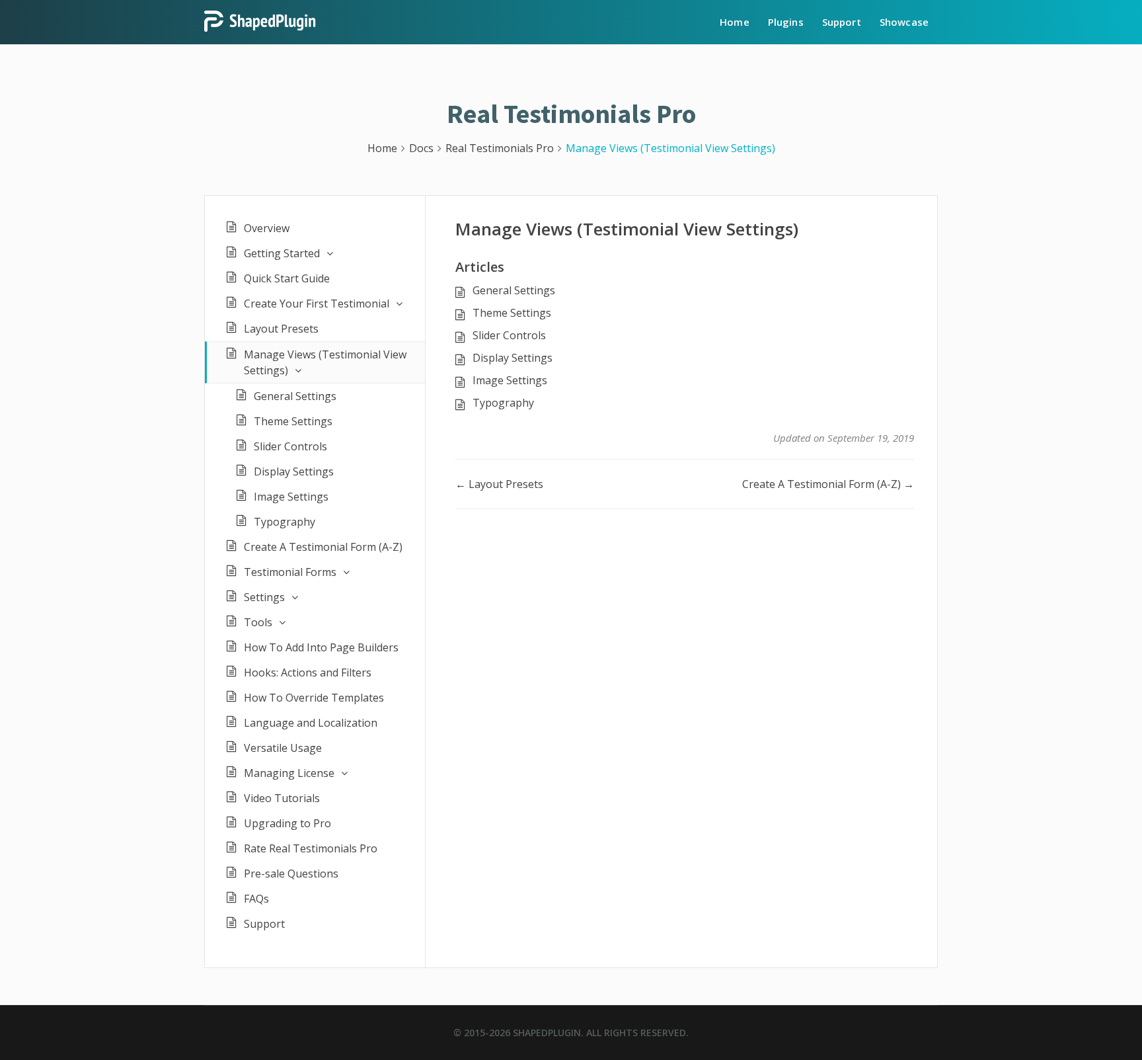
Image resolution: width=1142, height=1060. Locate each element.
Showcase (904, 21)
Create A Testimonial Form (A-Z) (323, 547)
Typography (284, 521)
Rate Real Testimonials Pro (310, 848)
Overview (266, 228)
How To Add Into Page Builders (321, 647)
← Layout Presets (499, 484)
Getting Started (282, 253)
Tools (258, 622)
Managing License (289, 773)
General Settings (295, 396)
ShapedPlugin (547, 1032)
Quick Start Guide (287, 278)
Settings (264, 597)
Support (841, 21)
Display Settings (294, 471)
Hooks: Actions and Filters (307, 672)
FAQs (256, 898)
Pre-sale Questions (291, 873)
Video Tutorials (282, 798)
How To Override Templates (314, 697)
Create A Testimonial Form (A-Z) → (828, 484)
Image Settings (291, 496)
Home (734, 21)
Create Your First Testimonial (316, 303)
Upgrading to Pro (287, 823)
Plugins (786, 21)
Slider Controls (290, 446)
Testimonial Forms (290, 572)
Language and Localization (310, 722)
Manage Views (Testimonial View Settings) (325, 362)
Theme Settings (293, 421)
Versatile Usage (283, 748)
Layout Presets (281, 328)
